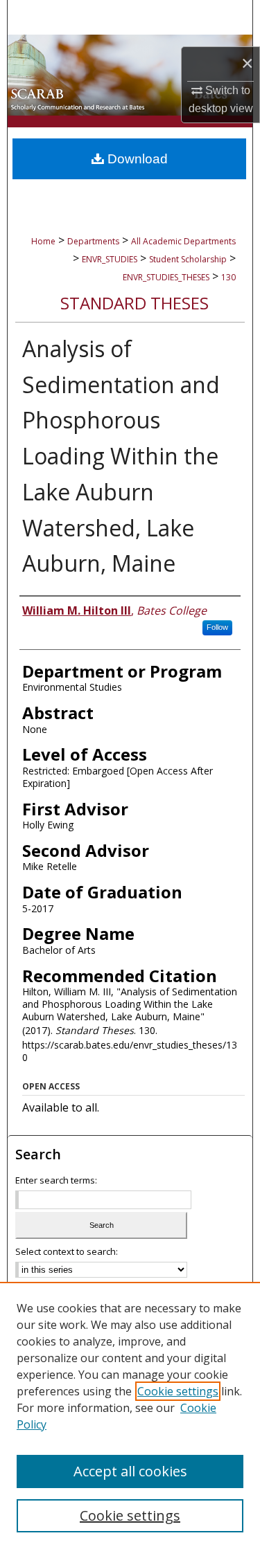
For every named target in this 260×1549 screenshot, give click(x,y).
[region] (130, 1415)
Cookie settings (177, 1391)
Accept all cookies (130, 1471)
